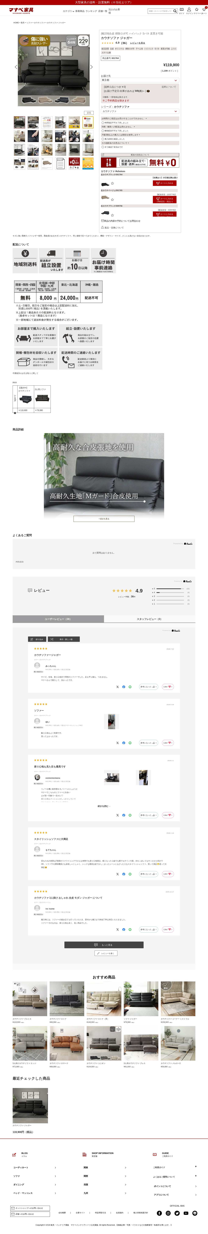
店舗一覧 (102, 11)
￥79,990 (39, 410)
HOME (16, 23)
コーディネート (20, 1167)
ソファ (29, 23)
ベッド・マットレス (23, 1193)
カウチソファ (39, 23)
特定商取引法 (100, 1213)
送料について (169, 87)
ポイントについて (162, 1186)
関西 (86, 1176)
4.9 (139, 591)
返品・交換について (114, 227)
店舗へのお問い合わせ (25, 1214)
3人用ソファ (40, 389)
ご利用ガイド (159, 1167)
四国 (86, 1184)
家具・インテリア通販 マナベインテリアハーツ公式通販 (74, 1225)
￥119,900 (22, 410)
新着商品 (80, 11)
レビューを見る (137, 43)
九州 (86, 1193)
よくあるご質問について (164, 1177)
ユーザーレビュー (58, 619)
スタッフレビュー (150, 619)
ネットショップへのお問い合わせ (29, 1208)
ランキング (91, 11)
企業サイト (80, 1213)
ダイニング (18, 1184)
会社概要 (62, 1213)
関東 (86, 1167)
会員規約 (119, 1213)
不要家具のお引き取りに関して (25, 373)
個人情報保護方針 (140, 1213)
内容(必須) (20, 562)
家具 (23, 23)
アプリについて (161, 1195)
